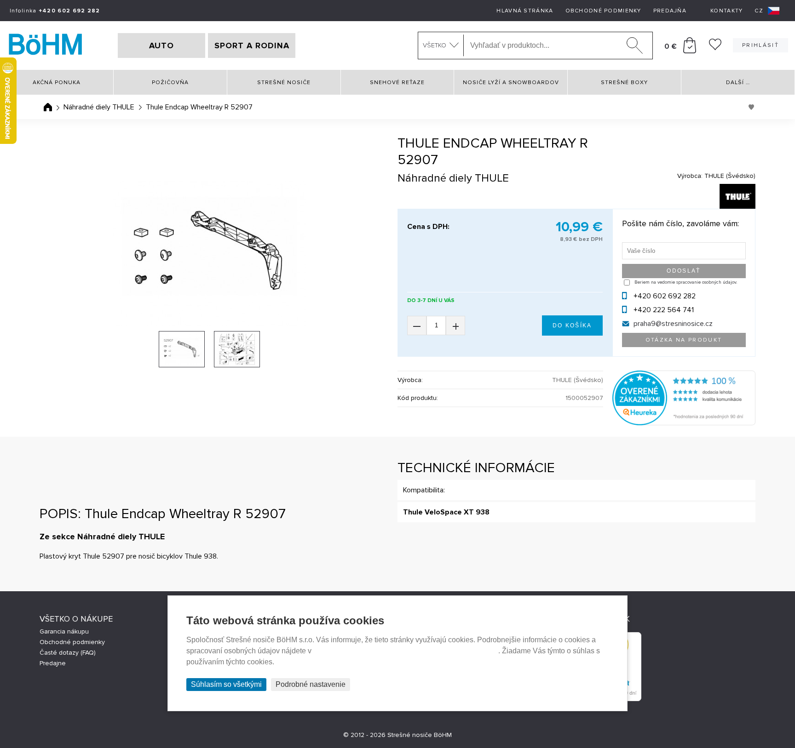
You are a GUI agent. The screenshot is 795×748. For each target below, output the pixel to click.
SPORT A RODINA (251, 45)
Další (738, 82)
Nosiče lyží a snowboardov (511, 82)
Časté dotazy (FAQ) (68, 653)
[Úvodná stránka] (48, 107)
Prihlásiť (760, 45)
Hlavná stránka (524, 10)
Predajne (53, 663)
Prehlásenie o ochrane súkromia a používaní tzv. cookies (405, 651)
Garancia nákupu (64, 631)
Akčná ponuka (57, 82)
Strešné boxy (624, 82)
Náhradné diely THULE (98, 107)
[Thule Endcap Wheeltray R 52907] (209, 253)
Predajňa (669, 10)
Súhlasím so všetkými (226, 684)
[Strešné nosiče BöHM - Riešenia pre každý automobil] (45, 45)
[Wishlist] (715, 47)
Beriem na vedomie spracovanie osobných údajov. (685, 282)
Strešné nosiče (284, 82)
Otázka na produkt (683, 340)
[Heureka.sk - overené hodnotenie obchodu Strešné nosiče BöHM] (683, 423)
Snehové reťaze (397, 82)
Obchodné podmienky (603, 10)
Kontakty (726, 10)
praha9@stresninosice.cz (673, 323)
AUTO (161, 45)
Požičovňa (170, 82)
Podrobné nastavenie (311, 684)
